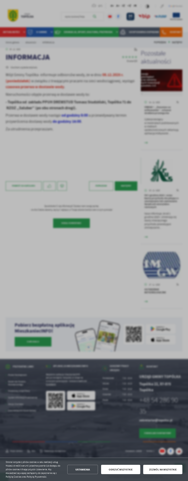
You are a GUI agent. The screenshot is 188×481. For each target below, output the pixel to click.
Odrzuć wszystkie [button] (121, 469)
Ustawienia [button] (82, 469)
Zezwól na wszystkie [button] (163, 469)
